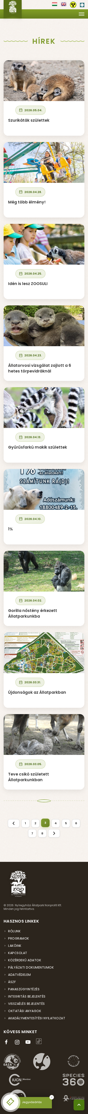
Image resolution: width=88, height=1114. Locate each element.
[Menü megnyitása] (81, 14)
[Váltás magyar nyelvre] (54, 5)
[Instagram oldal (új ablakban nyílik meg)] (18, 1042)
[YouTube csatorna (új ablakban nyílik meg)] (28, 1042)
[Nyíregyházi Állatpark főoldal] (13, 9)
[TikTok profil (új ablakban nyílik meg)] (39, 1041)
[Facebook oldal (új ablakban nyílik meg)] (7, 1042)
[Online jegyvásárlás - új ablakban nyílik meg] (11, 1102)
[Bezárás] (51, 1097)
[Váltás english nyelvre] (63, 5)
